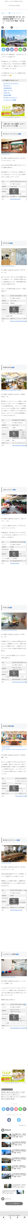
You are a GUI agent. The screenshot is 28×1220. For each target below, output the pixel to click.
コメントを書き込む (14, 1203)
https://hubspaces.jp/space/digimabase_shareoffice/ (11, 390)
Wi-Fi (9, 1092)
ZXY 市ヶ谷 (7, 85)
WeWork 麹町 (7, 95)
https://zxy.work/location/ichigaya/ (8, 265)
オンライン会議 (21, 1092)
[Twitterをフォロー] (19, 1120)
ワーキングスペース (16, 1096)
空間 (9, 1099)
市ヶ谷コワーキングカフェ (11, 83)
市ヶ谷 (4, 1099)
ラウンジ (16, 1094)
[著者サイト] (9, 1120)
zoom (14, 1092)
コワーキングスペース (7, 1089)
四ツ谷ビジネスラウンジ (10, 97)
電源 (13, 1099)
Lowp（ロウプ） (8, 90)
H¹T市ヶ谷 (6, 93)
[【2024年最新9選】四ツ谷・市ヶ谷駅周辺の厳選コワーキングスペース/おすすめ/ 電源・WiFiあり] (12, 49)
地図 (19, 134)
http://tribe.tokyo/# (5, 514)
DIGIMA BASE (8, 88)
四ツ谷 (24, 1096)
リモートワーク (6, 1096)
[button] (24, 49)
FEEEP (4, 1092)
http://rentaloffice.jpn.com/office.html (8, 976)
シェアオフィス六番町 (10, 100)
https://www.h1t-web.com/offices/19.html (9, 630)
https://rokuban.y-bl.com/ (6, 862)
